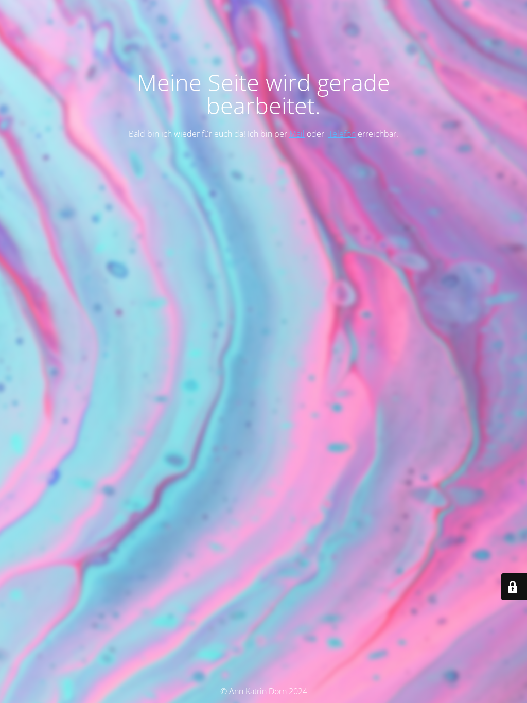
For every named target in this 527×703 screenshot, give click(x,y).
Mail (297, 133)
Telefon (342, 133)
